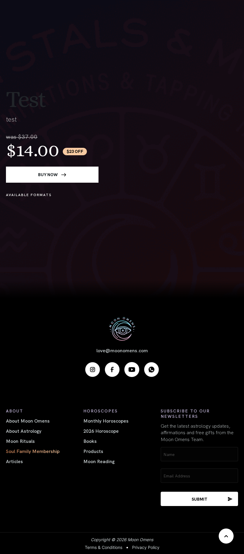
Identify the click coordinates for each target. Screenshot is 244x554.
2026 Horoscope (101, 430)
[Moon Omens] (122, 329)
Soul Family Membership (33, 451)
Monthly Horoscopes (106, 420)
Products (93, 451)
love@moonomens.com (122, 350)
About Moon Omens (28, 420)
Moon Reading (99, 461)
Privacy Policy (145, 547)
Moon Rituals (20, 440)
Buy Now (48, 174)
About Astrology (23, 430)
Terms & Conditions (103, 547)
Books (90, 440)
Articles (14, 461)
